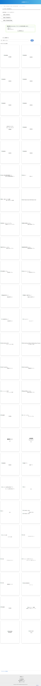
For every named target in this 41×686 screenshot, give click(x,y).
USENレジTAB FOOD (6, 14)
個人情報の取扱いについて (21, 680)
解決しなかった (10, 29)
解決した (9, 28)
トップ (1, 6)
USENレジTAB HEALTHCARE (7, 20)
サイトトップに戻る (4, 671)
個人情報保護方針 (22, 679)
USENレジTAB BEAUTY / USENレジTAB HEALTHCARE (11, 6)
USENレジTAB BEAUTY (7, 17)
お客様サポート (22, 676)
